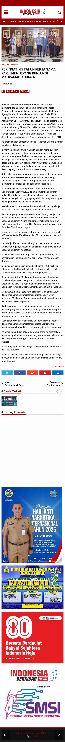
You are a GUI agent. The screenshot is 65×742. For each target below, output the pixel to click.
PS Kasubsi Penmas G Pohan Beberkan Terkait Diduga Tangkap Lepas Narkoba (36, 22)
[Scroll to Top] (59, 735)
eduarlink (34, 736)
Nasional (58, 366)
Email (26, 91)
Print (16, 91)
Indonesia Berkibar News (27, 733)
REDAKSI (45, 733)
